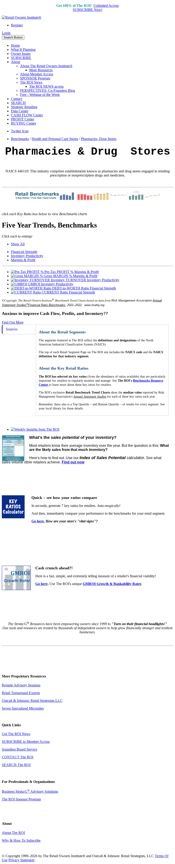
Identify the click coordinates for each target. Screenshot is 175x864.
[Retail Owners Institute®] (21, 17)
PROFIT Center (22, 119)
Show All (18, 244)
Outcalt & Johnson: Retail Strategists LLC (32, 701)
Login (6, 33)
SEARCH (18, 103)
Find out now (73, 462)
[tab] (19, 329)
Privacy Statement (21, 860)
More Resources (41, 70)
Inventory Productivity (27, 256)
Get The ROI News (16, 734)
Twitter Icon (19, 131)
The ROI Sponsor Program (21, 799)
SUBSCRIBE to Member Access (26, 742)
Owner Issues (21, 54)
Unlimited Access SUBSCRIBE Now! (96, 8)
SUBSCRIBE (21, 58)
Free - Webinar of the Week (40, 95)
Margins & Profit (23, 260)
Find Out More (12, 322)
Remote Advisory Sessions (21, 685)
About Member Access (36, 74)
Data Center (19, 111)
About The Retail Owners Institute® (46, 66)
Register (17, 25)
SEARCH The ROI (16, 765)
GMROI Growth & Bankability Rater (112, 584)
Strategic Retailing (24, 107)
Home (15, 45)
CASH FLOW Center (27, 115)
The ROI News (31, 82)
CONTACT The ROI (17, 757)
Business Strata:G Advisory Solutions (30, 791)
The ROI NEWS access (46, 86)
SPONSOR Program (35, 78)
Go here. (38, 521)
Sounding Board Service (19, 749)
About (15, 62)
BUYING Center (23, 123)
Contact (16, 99)
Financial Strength (24, 252)
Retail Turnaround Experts (21, 693)
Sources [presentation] (11, 329)
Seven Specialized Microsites (23, 708)
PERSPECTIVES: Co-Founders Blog (47, 90)
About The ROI (13, 833)
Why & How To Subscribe (21, 840)
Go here (41, 584)
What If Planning (23, 49)
